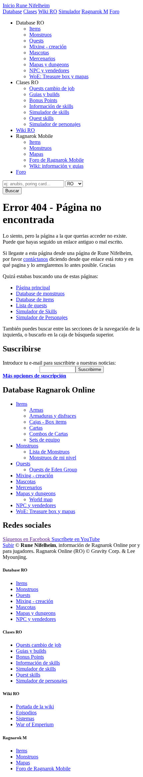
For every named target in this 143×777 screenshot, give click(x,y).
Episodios (26, 712)
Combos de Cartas (48, 434)
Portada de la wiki (35, 706)
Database (12, 11)
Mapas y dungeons (49, 64)
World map (41, 499)
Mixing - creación (48, 46)
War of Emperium (35, 724)
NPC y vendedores (49, 70)
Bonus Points (43, 100)
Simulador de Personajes (42, 317)
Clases (30, 11)
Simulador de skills (49, 112)
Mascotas (39, 52)
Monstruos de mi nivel (52, 457)
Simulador (69, 11)
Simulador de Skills (36, 311)
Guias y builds (44, 94)
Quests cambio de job (51, 88)
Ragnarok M (94, 11)
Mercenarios (42, 58)
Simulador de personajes (54, 124)
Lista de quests (31, 305)
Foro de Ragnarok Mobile (56, 160)
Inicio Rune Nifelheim (26, 5)
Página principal (33, 287)
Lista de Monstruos (49, 451)
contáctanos (35, 259)
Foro (114, 11)
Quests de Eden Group (53, 469)
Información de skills (51, 106)
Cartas (36, 428)
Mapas (36, 154)
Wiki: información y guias (56, 166)
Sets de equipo (44, 440)
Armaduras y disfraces (52, 416)
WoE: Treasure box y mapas (58, 76)
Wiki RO (47, 11)
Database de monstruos (40, 293)
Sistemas (25, 718)
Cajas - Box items (48, 422)
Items (35, 28)
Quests (36, 40)
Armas (36, 410)
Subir (8, 545)
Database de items (35, 299)
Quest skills (41, 118)
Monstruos (40, 34)
